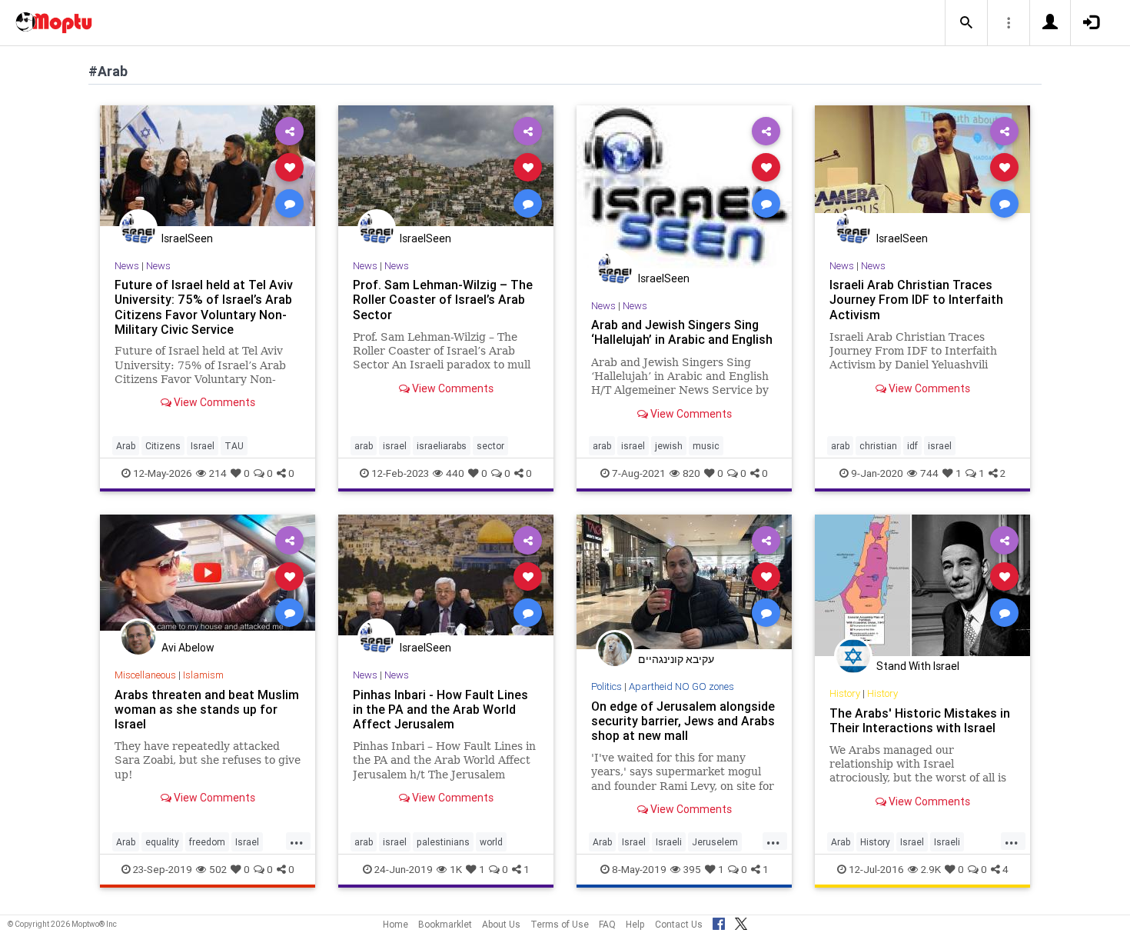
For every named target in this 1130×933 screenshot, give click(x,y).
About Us (501, 924)
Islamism (203, 674)
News (127, 265)
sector (490, 446)
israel (395, 446)
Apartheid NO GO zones (681, 686)
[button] (966, 23)
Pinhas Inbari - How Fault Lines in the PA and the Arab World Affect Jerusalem (440, 709)
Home (395, 924)
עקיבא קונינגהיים (676, 659)
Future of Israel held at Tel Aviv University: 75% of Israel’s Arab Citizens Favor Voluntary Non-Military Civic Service (204, 306)
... (297, 840)
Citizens (163, 446)
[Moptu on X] (741, 921)
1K (456, 869)
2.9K (931, 869)
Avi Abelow (187, 648)
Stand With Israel (917, 666)
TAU (234, 446)
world (491, 842)
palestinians (443, 842)
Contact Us (679, 924)
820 (691, 473)
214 (218, 473)
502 (218, 869)
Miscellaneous (145, 674)
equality (162, 842)
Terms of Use (559, 924)
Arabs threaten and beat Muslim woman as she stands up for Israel (207, 709)
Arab (125, 446)
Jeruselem (715, 842)
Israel (202, 446)
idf (912, 446)
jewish (669, 446)
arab (363, 446)
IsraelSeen (187, 238)
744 (929, 473)
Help (635, 924)
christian (878, 446)
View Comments (213, 402)
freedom (207, 842)
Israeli (669, 842)
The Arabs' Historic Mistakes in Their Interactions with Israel (919, 720)
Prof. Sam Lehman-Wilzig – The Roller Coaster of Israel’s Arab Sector (443, 299)
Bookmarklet (445, 924)
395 (692, 869)
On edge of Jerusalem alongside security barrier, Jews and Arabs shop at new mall (683, 720)
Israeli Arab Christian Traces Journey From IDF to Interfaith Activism (916, 299)
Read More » (207, 166)
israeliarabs (442, 446)
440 (455, 473)
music (706, 446)
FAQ (607, 924)
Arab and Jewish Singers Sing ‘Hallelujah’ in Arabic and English (682, 332)
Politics (606, 686)
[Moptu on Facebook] (719, 921)
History (844, 693)
